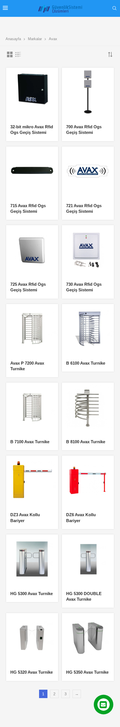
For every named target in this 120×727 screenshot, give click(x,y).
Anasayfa (13, 39)
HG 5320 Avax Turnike (31, 672)
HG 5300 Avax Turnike (31, 593)
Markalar (35, 39)
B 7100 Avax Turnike (29, 441)
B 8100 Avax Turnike (85, 441)
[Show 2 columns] (10, 54)
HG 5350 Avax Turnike (87, 672)
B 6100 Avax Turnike (85, 363)
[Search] (114, 8)
